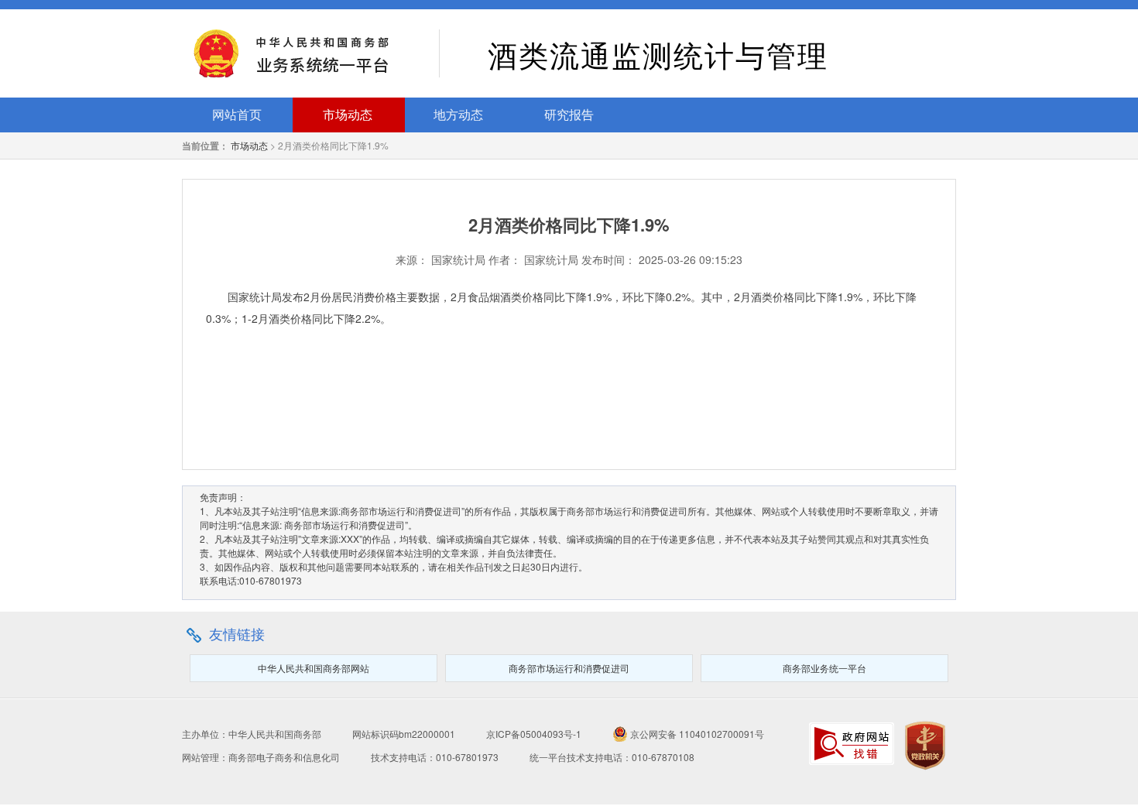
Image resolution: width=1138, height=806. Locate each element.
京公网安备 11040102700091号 (696, 733)
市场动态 (347, 115)
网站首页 (237, 115)
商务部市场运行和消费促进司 (569, 667)
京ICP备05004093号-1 (533, 733)
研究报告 (569, 115)
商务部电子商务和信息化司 (284, 756)
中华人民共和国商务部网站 (313, 667)
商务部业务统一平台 (824, 667)
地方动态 (458, 115)
